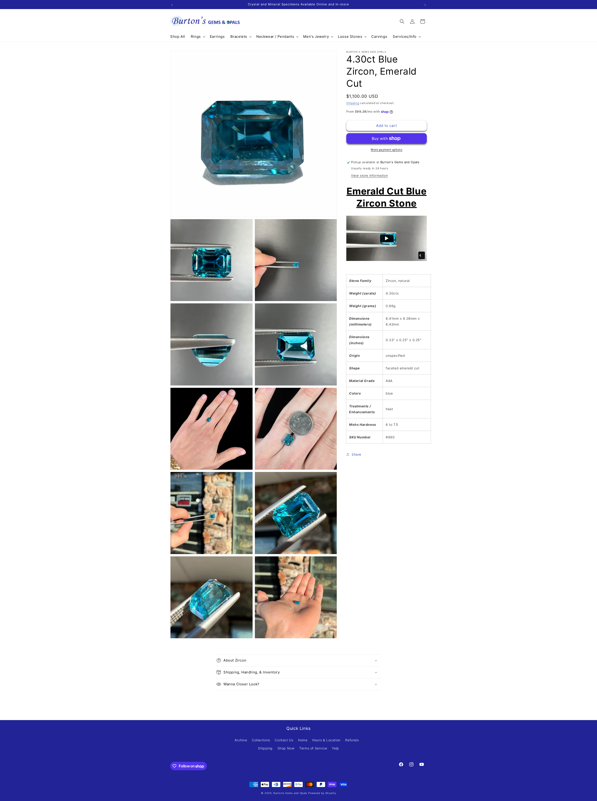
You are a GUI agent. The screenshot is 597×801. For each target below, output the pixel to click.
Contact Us (284, 740)
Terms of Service (313, 748)
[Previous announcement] (172, 4)
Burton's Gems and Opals (290, 793)
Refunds (352, 740)
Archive (241, 740)
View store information (369, 175)
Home (302, 740)
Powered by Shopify (322, 793)
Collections (261, 740)
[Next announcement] (425, 4)
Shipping (352, 103)
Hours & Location (326, 740)
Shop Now (286, 748)
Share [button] (356, 454)
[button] (197, 36)
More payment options (386, 149)
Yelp (335, 748)
